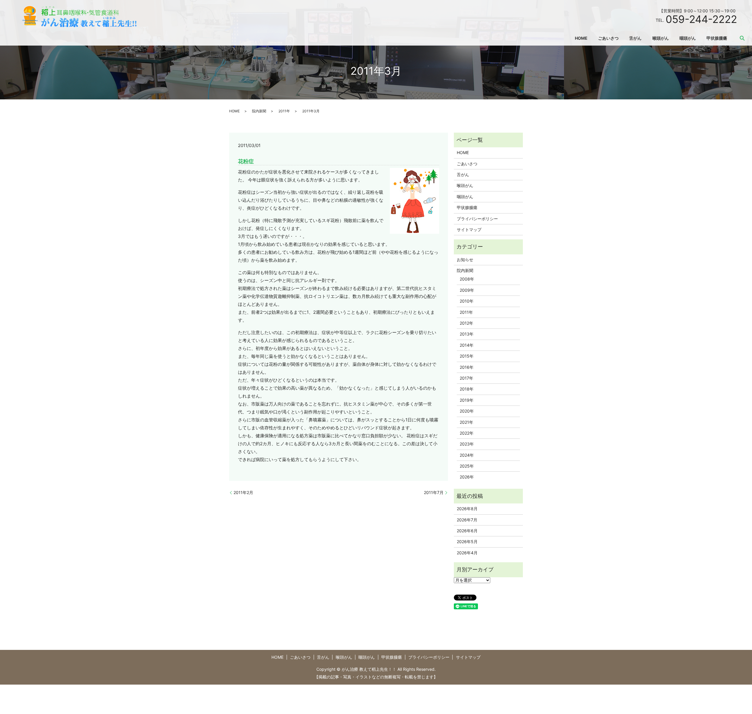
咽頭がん (687, 38)
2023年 (467, 443)
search (742, 38)
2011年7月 (434, 492)
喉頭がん (660, 38)
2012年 (466, 323)
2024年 (467, 455)
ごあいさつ (608, 38)
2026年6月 (467, 530)
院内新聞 (259, 111)
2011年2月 (243, 492)
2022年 (467, 433)
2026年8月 (467, 508)
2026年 (467, 476)
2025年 (467, 465)
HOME (581, 38)
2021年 (466, 422)
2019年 (467, 400)
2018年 (467, 388)
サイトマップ (469, 229)
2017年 (466, 378)
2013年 (467, 333)
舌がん (635, 38)
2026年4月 (467, 552)
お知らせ (465, 259)
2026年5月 (467, 541)
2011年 (284, 111)
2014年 (467, 345)
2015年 (467, 355)
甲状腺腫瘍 (716, 38)
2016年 (467, 367)
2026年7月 (467, 519)
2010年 (467, 300)
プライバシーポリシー (477, 218)
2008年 (467, 278)
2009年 (467, 290)
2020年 (467, 410)
